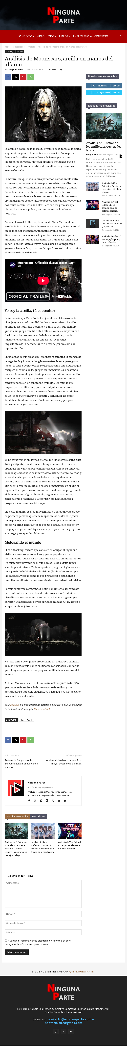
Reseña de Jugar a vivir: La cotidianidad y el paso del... (112, 223)
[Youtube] (60, 801)
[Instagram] (36, 801)
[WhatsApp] (30, 77)
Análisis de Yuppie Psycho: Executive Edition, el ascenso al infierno (21, 764)
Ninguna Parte (16, 69)
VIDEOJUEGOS (45, 36)
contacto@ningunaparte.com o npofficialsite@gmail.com (69, 1021)
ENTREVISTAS (81, 36)
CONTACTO (101, 36)
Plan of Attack (42, 709)
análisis (14, 704)
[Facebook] (8, 77)
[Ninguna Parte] (63, 15)
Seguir (116, 85)
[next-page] (12, 862)
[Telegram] (42, 801)
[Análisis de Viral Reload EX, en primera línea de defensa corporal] (70, 831)
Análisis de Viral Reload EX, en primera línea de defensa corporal (69, 845)
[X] (15, 77)
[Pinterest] (23, 77)
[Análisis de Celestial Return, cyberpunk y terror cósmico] (92, 239)
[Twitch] (48, 801)
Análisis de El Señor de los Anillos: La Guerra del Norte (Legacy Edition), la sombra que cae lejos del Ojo (16, 849)
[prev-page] (7, 862)
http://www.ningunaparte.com (40, 787)
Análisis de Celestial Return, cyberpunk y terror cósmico (111, 239)
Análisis (31, 46)
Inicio (7, 46)
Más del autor (38, 816)
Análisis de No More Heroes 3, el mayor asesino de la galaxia (64, 762)
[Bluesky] (66, 801)
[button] (121, 36)
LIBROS (63, 36)
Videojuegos (18, 46)
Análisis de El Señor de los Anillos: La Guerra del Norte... (103, 146)
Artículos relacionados (17, 816)
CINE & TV (25, 36)
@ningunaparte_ (82, 971)
